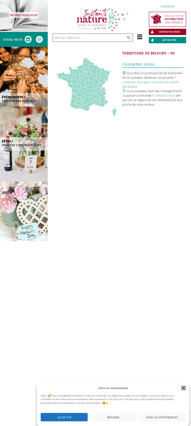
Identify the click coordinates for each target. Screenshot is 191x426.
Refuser (113, 417)
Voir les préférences (162, 417)
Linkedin (28, 39)
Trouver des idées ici (18, 99)
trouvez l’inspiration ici (21, 143)
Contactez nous (165, 95)
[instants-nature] (103, 17)
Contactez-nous (169, 31)
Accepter (64, 417)
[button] (183, 388)
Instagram (39, 39)
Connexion (167, 6)
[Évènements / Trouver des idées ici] (24, 76)
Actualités (169, 40)
